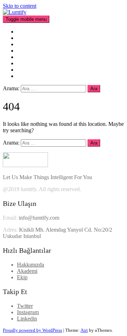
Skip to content (19, 6)
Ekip (22, 51)
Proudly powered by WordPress (32, 330)
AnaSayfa (28, 32)
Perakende (28, 44)
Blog (22, 63)
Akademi (27, 70)
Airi (84, 330)
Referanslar (29, 57)
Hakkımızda (30, 38)
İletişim (25, 76)
